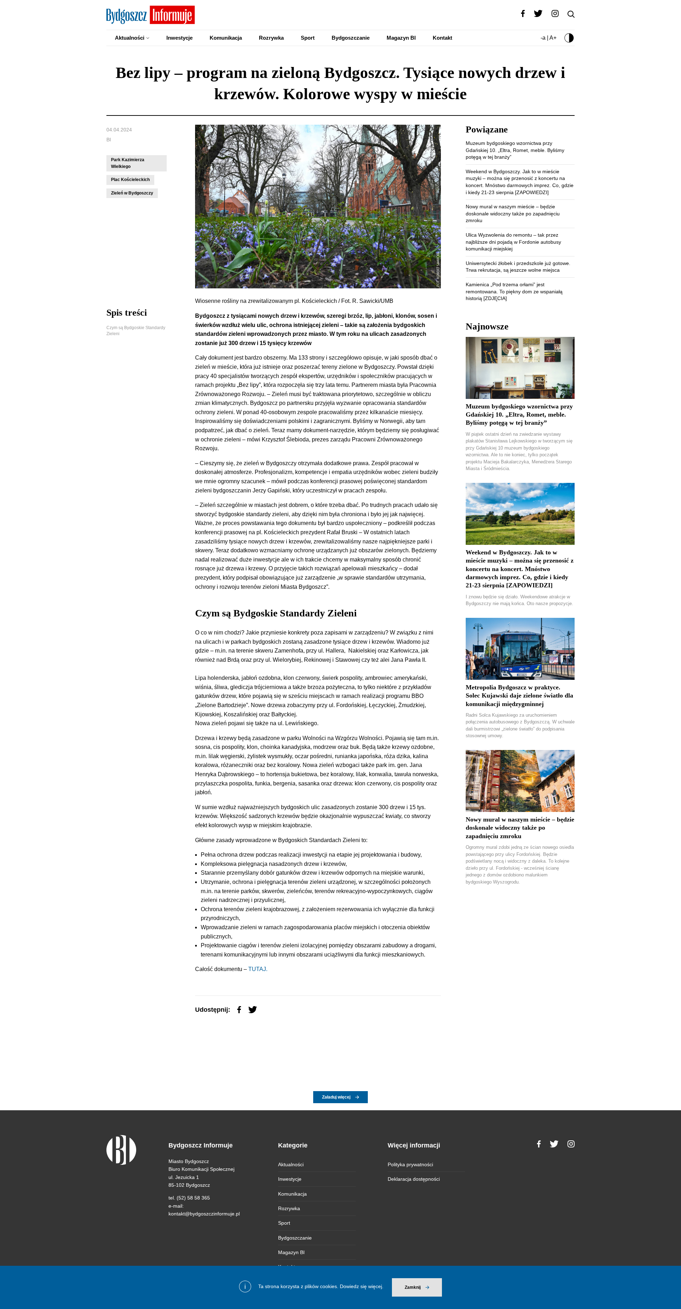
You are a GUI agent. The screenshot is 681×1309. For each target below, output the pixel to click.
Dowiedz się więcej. (361, 1286)
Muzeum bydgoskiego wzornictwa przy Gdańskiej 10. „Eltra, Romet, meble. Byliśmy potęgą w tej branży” (515, 150)
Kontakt (442, 38)
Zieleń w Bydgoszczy (132, 193)
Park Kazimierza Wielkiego (127, 163)
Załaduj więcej (336, 1097)
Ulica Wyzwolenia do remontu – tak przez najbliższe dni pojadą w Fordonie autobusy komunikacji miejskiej (513, 242)
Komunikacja (226, 38)
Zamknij (413, 1287)
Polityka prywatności (410, 1164)
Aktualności (129, 38)
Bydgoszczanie (351, 38)
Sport (308, 38)
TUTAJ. (257, 969)
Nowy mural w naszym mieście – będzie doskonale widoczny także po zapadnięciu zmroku (513, 213)
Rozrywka (271, 38)
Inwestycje (179, 38)
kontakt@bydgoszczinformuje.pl (204, 1214)
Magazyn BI (401, 38)
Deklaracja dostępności (414, 1179)
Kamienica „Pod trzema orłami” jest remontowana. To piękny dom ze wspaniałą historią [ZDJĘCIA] (514, 291)
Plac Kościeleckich (130, 179)
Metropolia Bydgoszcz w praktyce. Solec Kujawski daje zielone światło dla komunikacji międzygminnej (519, 695)
